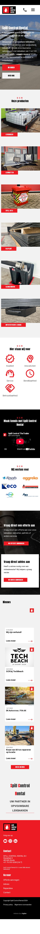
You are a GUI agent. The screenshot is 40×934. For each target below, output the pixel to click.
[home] (8, 9)
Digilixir (24, 913)
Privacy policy (8, 904)
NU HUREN (11, 67)
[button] (33, 10)
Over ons (11, 75)
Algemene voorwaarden (23, 904)
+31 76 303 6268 (10, 862)
